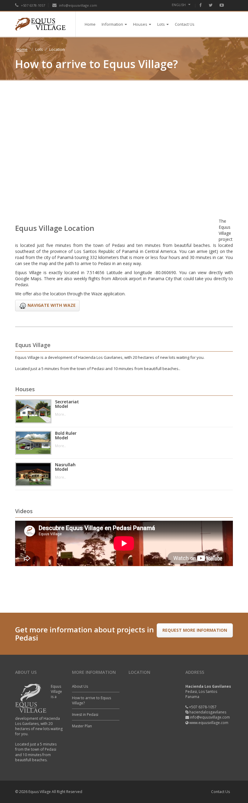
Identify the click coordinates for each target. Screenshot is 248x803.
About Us (80, 686)
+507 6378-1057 (32, 5)
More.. (60, 414)
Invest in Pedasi (85, 714)
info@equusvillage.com (78, 5)
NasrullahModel (65, 467)
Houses (140, 24)
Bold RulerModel (66, 435)
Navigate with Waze (51, 305)
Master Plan (82, 726)
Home (90, 24)
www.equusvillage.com (208, 722)
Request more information (194, 630)
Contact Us (184, 24)
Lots (161, 24)
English (179, 4)
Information (112, 24)
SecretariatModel (67, 404)
